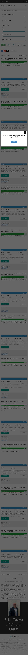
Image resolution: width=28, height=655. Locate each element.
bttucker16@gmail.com (16, 625)
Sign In (2, 1)
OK (14, 141)
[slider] (2, 22)
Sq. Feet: (6, 39)
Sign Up (7, 1)
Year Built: (7, 34)
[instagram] (17, 629)
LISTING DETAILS (5, 89)
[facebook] (10, 629)
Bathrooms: (6, 30)
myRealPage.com (14, 637)
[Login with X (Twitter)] (7, 51)
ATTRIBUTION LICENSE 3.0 (21, 639)
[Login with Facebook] (2, 51)
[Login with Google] (5, 51)
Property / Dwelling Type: (8, 14)
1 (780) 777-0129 (4, 95)
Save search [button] (3, 45)
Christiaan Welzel (10, 639)
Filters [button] (24, 45)
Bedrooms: (6, 25)
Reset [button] (18, 45)
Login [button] (13, 51)
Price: (6, 20)
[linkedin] (14, 629)
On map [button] (13, 45)
